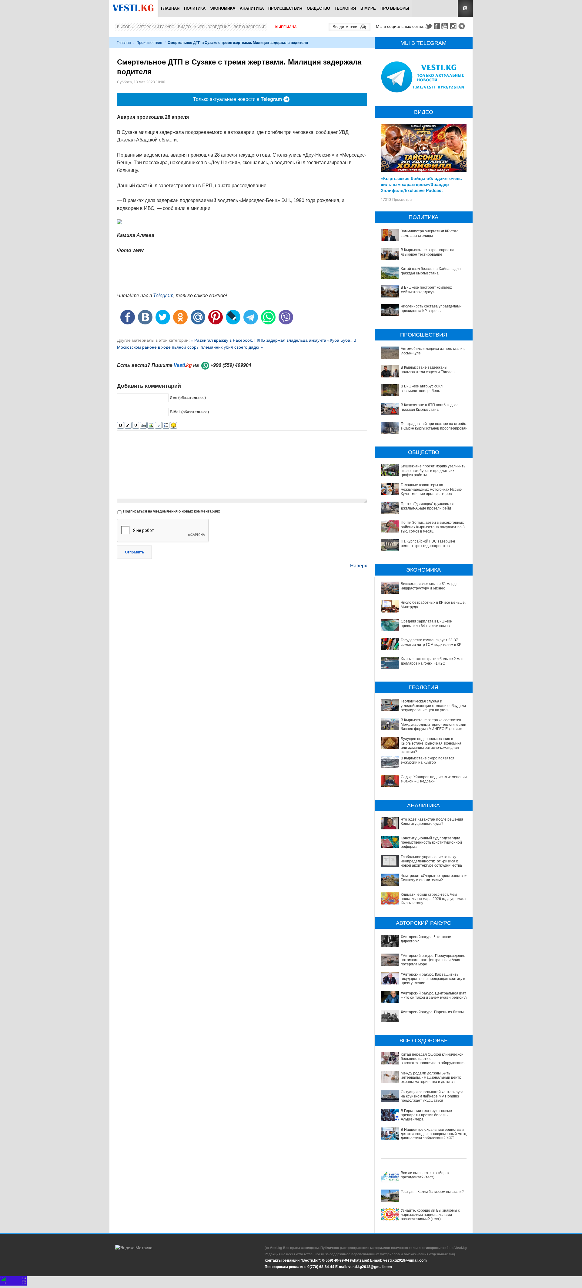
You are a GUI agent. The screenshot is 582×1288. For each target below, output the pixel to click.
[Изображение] (150, 425)
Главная (170, 8)
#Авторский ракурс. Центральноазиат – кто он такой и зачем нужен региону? (434, 995)
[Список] (165, 425)
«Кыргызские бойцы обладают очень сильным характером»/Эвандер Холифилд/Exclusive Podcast (421, 184)
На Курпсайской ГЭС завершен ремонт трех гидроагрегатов (428, 543)
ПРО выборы (394, 8)
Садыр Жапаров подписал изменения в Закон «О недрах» (434, 779)
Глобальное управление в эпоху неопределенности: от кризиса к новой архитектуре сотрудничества (431, 861)
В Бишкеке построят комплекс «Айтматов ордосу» (427, 289)
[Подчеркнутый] (135, 425)
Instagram (454, 26)
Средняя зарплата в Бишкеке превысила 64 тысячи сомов (426, 623)
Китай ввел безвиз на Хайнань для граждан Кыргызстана (431, 271)
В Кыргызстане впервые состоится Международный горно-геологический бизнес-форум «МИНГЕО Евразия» (433, 724)
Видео (184, 27)
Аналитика (252, 8)
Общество (318, 8)
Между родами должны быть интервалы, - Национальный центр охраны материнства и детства (431, 1077)
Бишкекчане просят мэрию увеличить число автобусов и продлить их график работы (433, 470)
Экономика (222, 8)
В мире (368, 8)
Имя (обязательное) (188, 397)
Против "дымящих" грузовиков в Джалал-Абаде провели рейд (428, 506)
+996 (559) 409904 (230, 365)
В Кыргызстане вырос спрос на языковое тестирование (427, 252)
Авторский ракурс (155, 27)
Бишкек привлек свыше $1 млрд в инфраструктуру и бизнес (429, 586)
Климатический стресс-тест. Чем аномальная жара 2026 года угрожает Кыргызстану (433, 898)
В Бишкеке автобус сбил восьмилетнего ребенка (422, 388)
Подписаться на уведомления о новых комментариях (171, 511)
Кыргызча (286, 27)
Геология (345, 8)
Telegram (462, 26)
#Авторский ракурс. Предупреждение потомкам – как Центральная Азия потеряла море (433, 960)
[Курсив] (128, 425)
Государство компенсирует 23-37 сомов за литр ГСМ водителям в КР (431, 642)
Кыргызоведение (212, 27)
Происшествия (285, 8)
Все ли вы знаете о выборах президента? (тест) (425, 1175)
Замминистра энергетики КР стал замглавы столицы (429, 233)
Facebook (437, 26)
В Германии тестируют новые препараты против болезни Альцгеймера (426, 1115)
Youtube (445, 26)
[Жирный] (120, 425)
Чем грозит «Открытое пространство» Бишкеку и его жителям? (434, 878)
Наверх (358, 565)
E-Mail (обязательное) (189, 412)
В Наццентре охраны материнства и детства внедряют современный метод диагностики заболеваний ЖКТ (434, 1133)
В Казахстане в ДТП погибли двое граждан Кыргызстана (430, 407)
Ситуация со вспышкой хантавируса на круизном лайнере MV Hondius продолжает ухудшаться (432, 1096)
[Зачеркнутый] (143, 425)
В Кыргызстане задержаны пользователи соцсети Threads (427, 369)
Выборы (125, 27)
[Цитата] (158, 425)
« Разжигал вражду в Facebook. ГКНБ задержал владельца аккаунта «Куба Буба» (272, 340)
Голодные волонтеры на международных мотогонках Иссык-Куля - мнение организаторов (431, 489)
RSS (465, 8)
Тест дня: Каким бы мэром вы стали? (432, 1192)
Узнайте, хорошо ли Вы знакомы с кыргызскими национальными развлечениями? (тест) (430, 1214)
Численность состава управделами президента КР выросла (431, 308)
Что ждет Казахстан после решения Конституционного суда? (432, 821)
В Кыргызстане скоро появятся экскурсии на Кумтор (427, 760)
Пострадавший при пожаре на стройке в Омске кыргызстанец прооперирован (434, 426)
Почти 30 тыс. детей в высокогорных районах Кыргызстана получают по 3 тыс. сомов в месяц (433, 526)
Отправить (134, 552)
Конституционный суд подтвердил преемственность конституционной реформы (431, 842)
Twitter (428, 26)
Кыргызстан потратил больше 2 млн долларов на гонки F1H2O (432, 661)
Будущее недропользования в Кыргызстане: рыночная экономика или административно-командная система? (431, 745)
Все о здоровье (250, 27)
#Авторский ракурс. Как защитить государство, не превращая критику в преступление (433, 978)
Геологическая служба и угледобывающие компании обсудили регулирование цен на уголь (433, 705)
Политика (195, 8)
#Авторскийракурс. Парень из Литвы (432, 1012)
